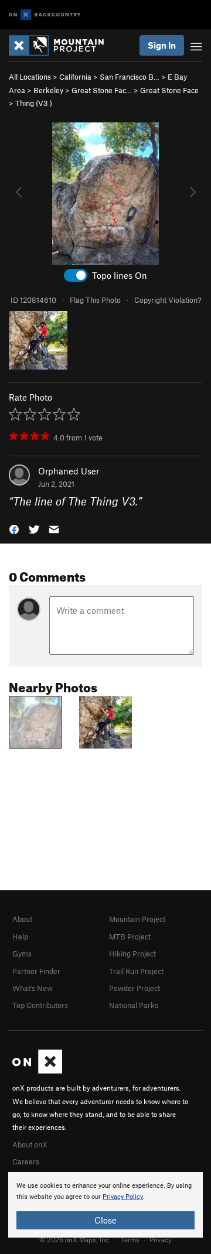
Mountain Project (137, 919)
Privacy (160, 1239)
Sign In (162, 45)
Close (105, 1220)
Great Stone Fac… (102, 90)
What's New (32, 988)
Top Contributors (40, 1005)
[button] (14, 528)
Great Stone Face (169, 90)
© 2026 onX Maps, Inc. (75, 1239)
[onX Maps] (37, 1070)
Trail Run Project (136, 971)
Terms (130, 1239)
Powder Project (134, 988)
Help (20, 936)
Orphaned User (68, 471)
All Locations (30, 76)
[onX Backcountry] (45, 15)
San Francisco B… (129, 76)
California (75, 76)
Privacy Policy (123, 1197)
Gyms (22, 953)
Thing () (33, 103)
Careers (25, 1161)
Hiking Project (132, 953)
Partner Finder (36, 971)
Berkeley (48, 90)
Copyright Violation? (167, 300)
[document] (105, 1204)
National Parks (133, 1005)
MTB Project (130, 936)
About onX (29, 1144)
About (22, 919)
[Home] (62, 45)
